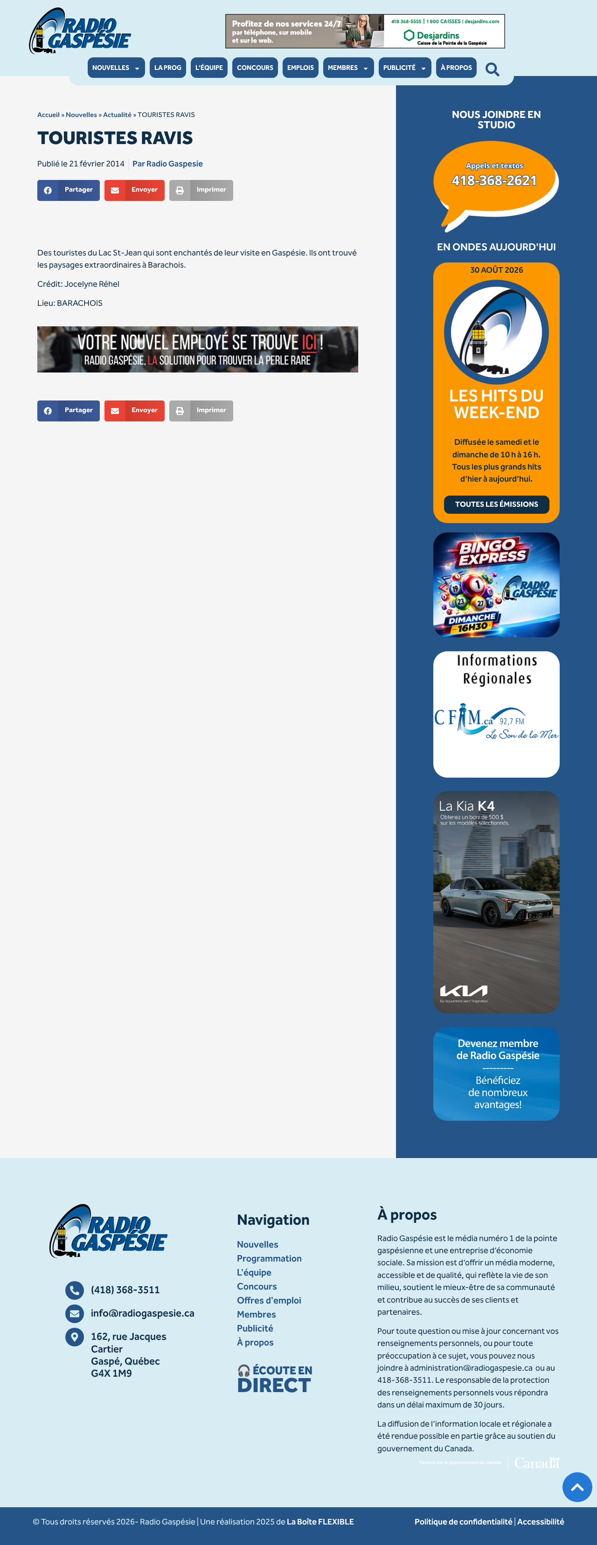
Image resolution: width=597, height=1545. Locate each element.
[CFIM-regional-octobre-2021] (496, 775)
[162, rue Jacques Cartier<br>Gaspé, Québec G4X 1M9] (74, 1337)
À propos (456, 68)
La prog (167, 68)
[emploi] (198, 349)
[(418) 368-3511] (74, 1290)
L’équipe (209, 68)
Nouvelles (110, 68)
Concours (255, 68)
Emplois (300, 68)
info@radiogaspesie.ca (142, 1314)
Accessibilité (540, 1522)
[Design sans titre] (496, 635)
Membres (343, 68)
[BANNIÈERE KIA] (496, 1011)
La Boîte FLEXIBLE (320, 1522)
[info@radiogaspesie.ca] (74, 1313)
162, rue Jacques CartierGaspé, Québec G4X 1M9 (129, 1356)
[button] (68, 190)
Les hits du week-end (496, 406)
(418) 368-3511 (125, 1291)
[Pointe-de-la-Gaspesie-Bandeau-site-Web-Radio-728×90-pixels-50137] (365, 31)
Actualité (117, 115)
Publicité (399, 68)
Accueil (48, 115)
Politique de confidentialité (464, 1522)
